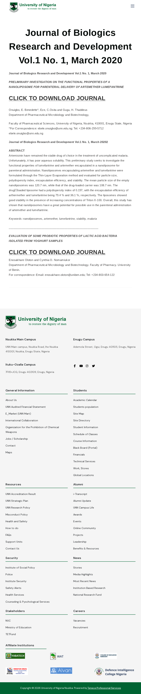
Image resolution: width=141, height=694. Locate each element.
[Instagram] (88, 366)
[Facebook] (76, 366)
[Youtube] (82, 366)
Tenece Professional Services (104, 688)
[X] (94, 366)
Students (80, 390)
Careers (79, 611)
